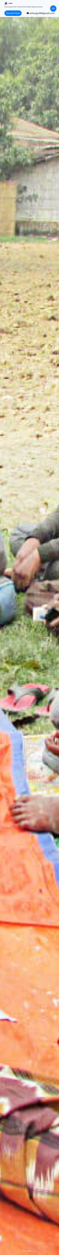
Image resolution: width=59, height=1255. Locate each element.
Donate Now (13, 13)
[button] (4, 627)
